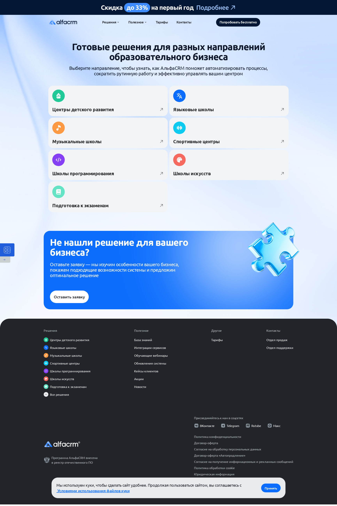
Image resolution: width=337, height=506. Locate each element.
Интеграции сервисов (150, 347)
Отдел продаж (276, 340)
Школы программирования (70, 371)
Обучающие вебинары (151, 355)
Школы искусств (62, 379)
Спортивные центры (65, 363)
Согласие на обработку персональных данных (227, 449)
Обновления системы (150, 363)
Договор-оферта (206, 443)
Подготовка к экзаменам (68, 387)
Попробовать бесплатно (238, 22)
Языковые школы (63, 347)
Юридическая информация (214, 474)
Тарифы (217, 340)
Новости (140, 387)
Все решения (59, 394)
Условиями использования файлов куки (93, 490)
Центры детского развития (69, 340)
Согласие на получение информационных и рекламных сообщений (243, 461)
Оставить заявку (69, 296)
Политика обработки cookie (214, 468)
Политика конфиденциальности (217, 436)
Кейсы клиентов (146, 371)
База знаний (143, 340)
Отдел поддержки (279, 347)
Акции (139, 379)
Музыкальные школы (66, 355)
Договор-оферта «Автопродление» (219, 455)
